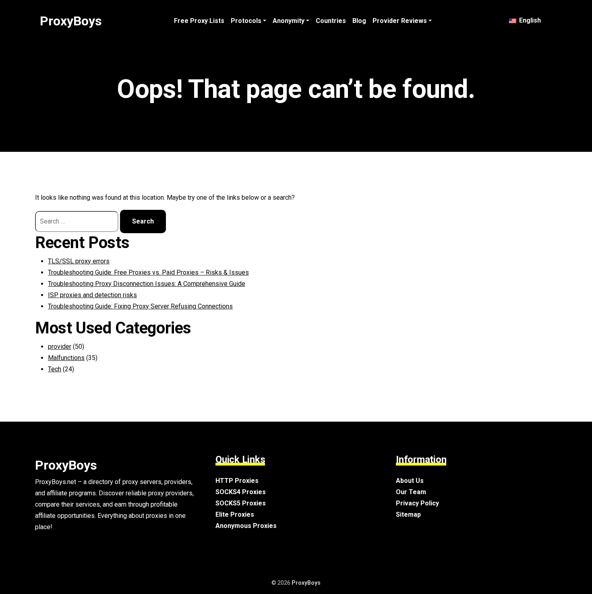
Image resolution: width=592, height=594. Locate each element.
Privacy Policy (417, 503)
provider (59, 346)
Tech (54, 369)
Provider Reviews (400, 21)
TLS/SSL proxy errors (79, 261)
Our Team (411, 492)
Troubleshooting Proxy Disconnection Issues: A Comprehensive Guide (146, 284)
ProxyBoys (71, 21)
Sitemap (408, 514)
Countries (331, 21)
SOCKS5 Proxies (240, 503)
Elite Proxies (234, 514)
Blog (359, 21)
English (529, 20)
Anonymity (288, 21)
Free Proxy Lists (199, 21)
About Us (410, 480)
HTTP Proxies (237, 480)
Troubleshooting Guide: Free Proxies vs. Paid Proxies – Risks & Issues (148, 272)
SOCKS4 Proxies (240, 492)
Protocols (246, 21)
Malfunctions (66, 358)
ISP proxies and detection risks (92, 295)
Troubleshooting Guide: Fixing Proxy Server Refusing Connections (140, 306)
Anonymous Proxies (246, 526)
